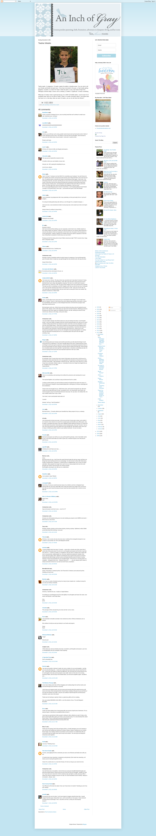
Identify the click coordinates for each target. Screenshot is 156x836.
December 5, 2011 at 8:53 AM (49, 574)
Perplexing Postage (100, 252)
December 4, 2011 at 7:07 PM (49, 314)
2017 (98, 320)
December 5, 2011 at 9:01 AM (49, 584)
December (100, 334)
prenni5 (44, 794)
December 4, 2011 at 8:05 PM (49, 404)
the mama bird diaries (48, 269)
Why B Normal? (100, 372)
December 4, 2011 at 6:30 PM (49, 250)
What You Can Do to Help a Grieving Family (110, 172)
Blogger (84, 824)
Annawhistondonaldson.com (103, 128)
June (99, 418)
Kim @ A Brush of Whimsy (49, 496)
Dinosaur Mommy (46, 634)
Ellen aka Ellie (45, 373)
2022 (98, 309)
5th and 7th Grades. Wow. (110, 210)
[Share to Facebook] (50, 102)
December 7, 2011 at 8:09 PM (49, 803)
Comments (113, 310)
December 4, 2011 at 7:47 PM (49, 368)
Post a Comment (45, 806)
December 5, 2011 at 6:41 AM (49, 532)
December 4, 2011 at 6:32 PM (49, 264)
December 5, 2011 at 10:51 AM (49, 678)
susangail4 (45, 483)
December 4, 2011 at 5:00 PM (49, 151)
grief (43, 104)
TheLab (44, 537)
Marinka (44, 579)
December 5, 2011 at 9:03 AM (49, 603)
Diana (43, 174)
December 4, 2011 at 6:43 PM (49, 292)
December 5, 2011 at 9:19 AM (49, 642)
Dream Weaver (100, 379)
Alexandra (45, 156)
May (99, 420)
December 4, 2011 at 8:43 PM (49, 451)
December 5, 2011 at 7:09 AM (49, 542)
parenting (47, 104)
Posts (111, 307)
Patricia (44, 666)
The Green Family (46, 750)
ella (43, 132)
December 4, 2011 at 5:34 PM (49, 211)
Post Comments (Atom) (50, 812)
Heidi (43, 741)
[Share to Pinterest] (52, 102)
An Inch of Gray (98, 132)
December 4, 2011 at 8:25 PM (49, 442)
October (100, 408)
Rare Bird (97, 264)
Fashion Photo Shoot (100, 261)
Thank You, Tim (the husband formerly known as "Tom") (101, 394)
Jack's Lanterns (101, 375)
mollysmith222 (46, 278)
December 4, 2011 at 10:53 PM (49, 502)
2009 (98, 433)
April (99, 422)
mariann (44, 547)
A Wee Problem (100, 399)
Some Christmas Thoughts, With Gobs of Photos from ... (101, 341)
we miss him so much (54, 104)
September (100, 410)
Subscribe (106, 55)
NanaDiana (45, 112)
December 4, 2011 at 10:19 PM (49, 491)
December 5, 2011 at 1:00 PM (49, 764)
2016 (98, 322)
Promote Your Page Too (100, 136)
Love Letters (98, 258)
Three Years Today (108, 200)
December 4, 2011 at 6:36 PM (49, 273)
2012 (98, 330)
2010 (98, 431)
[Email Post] (42, 102)
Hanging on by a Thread (101, 266)
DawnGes (44, 474)
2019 (98, 315)
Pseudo (44, 435)
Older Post (86, 809)
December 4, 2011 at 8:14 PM (49, 413)
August (100, 414)
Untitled (106, 182)
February (100, 426)
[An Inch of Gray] (96, 134)
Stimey (44, 246)
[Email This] (45, 102)
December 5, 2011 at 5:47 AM (49, 521)
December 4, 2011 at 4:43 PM (49, 118)
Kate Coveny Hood (47, 783)
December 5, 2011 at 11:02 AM (49, 703)
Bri (43, 225)
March (99, 424)
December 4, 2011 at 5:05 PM (49, 169)
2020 (98, 313)
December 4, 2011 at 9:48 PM (49, 478)
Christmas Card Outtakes (101, 355)
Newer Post (41, 809)
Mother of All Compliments (101, 251)
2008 (98, 435)
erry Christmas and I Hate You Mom (104, 263)
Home (64, 809)
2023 (98, 307)
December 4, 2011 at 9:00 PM (49, 469)
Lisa (43, 409)
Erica (43, 708)
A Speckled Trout (46, 657)
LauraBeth (45, 123)
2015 (98, 324)
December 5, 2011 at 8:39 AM (49, 563)
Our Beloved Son (108, 192)
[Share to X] (48, 102)
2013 (98, 328)
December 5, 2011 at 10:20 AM (49, 661)
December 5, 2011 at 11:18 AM (49, 736)
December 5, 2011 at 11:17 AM (49, 721)
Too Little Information (100, 257)
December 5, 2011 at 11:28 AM (49, 746)
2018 (98, 317)
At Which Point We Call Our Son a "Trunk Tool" (101, 349)
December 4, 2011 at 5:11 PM (49, 190)
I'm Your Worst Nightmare (110, 219)
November (100, 405)
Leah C (44, 147)
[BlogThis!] (47, 102)
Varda (43, 297)
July (99, 416)
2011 (98, 332)
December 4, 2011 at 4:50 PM (49, 142)
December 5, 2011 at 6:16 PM (49, 779)
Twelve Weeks (101, 402)
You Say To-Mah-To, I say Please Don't (104, 260)
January (100, 428)
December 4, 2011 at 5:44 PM (49, 220)
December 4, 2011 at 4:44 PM (49, 127)
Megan (44, 339)
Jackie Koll (45, 216)
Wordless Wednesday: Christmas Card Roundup (101, 385)
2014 (98, 326)
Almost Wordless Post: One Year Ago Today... (101, 361)
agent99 (44, 447)
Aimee (44, 195)
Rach (43, 616)
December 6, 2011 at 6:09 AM (49, 789)
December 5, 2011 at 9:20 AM (49, 652)
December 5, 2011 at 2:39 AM (49, 511)
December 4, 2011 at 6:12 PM (49, 241)
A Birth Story (107, 239)
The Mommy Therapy (47, 683)
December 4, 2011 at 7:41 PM (49, 351)
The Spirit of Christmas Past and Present (101, 367)
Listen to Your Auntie (100, 267)
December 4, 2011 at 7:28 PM (49, 335)
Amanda (44, 607)
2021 (98, 311)
